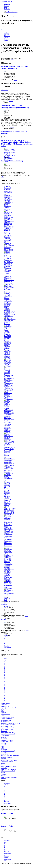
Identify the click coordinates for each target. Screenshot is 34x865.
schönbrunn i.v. (5, 721)
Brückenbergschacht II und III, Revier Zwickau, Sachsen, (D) (14, 67)
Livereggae (4, 1)
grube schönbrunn (6, 720)
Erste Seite (7, 635)
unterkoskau (4, 768)
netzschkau (4, 775)
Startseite (6, 33)
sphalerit (3, 746)
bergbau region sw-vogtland (8, 728)
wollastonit (4, 749)
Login (5, 860)
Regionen (7, 34)
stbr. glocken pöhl (5, 703)
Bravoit (3, 619)
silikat (2, 711)
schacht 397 (4, 737)
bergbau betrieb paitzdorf (7, 751)
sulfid (2, 748)
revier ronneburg (5, 735)
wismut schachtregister (7, 740)
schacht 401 (4, 738)
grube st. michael (5, 714)
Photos (6, 40)
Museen (6, 37)
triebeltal (3, 715)
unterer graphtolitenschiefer (8, 766)
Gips (2, 604)
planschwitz (4, 731)
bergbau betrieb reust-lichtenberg (10, 755)
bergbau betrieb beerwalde (8, 734)
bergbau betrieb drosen (7, 741)
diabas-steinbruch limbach (8, 771)
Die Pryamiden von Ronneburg (12, 161)
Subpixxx (10, 1)
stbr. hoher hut (5, 712)
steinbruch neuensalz (6, 757)
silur (2, 765)
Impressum (7, 857)
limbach (3, 772)
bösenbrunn (4, 704)
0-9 (5, 660)
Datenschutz (7, 859)
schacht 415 (4, 744)
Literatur (6, 39)
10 (5, 800)
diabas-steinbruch (5, 706)
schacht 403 (4, 743)
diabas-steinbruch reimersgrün (9, 777)
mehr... (11, 101)
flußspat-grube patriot (6, 718)
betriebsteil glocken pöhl (7, 732)
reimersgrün (4, 778)
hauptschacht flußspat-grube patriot (10, 723)
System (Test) (7, 813)
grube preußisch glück (7, 729)
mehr (15, 80)
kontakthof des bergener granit (9, 760)
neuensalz (3, 763)
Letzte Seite (7, 647)
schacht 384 (4, 752)
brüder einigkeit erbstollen (8, 724)
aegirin (2, 709)
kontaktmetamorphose (7, 761)
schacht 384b (4, 754)
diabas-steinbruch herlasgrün (8, 769)
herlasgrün (3, 774)
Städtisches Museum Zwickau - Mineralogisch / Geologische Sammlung (15, 106)
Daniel (13, 59)
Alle (5, 658)
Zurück (6, 636)
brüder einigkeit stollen (7, 726)
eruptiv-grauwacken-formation (9, 708)
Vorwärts (6, 646)
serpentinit (3, 758)
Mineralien (7, 36)
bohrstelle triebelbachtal (7, 717)
